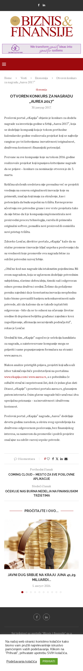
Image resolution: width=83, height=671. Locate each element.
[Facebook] (38, 5)
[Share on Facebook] (53, 459)
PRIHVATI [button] (49, 661)
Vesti (24, 78)
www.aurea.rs (37, 377)
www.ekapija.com (15, 377)
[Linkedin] (44, 5)
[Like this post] (48, 459)
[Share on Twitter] (57, 459)
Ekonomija (41, 78)
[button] (7, 556)
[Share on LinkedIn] (61, 459)
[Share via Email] (65, 459)
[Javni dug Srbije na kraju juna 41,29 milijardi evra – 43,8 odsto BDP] (41, 544)
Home (8, 78)
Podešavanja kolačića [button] (21, 661)
